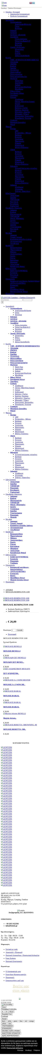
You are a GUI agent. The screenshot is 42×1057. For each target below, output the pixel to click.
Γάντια (12, 258)
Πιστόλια (18, 28)
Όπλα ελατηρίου (21, 39)
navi (9, 1023)
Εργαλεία (13, 273)
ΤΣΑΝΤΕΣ (14, 70)
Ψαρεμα (9, 127)
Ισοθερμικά (19, 106)
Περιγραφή (12, 634)
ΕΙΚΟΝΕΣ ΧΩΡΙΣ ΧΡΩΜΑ (11, 1031)
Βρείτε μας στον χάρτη (21, 988)
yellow (4, 1023)
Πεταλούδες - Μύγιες (23, 133)
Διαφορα (13, 235)
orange (31, 1021)
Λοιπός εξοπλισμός (17, 47)
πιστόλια (13, 33)
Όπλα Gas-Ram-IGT (22, 41)
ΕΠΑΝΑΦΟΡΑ (6, 1028)
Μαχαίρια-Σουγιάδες (17, 122)
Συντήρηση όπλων (17, 93)
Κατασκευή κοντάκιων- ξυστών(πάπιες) (25, 281)
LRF (16, 131)
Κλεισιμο (20, 1050)
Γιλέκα (17, 104)
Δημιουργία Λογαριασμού (20, 14)
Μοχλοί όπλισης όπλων (19, 291)
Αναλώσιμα (14, 195)
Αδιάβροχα (19, 99)
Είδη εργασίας (11, 269)
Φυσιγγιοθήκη (15, 72)
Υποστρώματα (15, 227)
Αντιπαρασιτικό (16, 241)
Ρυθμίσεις (37, 1050)
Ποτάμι (13, 129)
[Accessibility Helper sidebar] (7, 1004)
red (26, 1021)
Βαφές (12, 287)
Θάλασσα (13, 166)
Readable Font (7, 1014)
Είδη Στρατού (11, 193)
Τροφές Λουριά (16, 237)
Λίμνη (12, 150)
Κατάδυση (9, 246)
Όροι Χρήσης (11, 958)
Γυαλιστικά (14, 206)
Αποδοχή (28, 1050)
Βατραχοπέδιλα (16, 248)
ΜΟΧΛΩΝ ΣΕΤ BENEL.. (13, 662)
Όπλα (17, 26)
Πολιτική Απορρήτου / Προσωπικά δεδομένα (22, 955)
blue (21, 1021)
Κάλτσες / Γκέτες (21, 108)
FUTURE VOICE (6, 1002)
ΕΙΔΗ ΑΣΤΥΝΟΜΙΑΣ (18, 271)
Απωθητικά (14, 243)
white (9, 1021)
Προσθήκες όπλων (17, 289)
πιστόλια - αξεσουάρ (17, 35)
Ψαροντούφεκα (15, 250)
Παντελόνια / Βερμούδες (24, 116)
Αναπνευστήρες (16, 254)
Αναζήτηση (27, 300)
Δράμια (17, 85)
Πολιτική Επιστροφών (14, 961)
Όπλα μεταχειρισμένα (18, 76)
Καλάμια (18, 135)
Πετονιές (18, 137)
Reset (11, 1012)
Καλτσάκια (14, 260)
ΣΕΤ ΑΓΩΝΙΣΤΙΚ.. (11, 673)
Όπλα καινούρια (16, 74)
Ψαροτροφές (19, 141)
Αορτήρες (14, 95)
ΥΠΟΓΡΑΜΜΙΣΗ (7, 1026)
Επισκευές (14, 285)
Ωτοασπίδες (19, 49)
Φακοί (12, 124)
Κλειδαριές (14, 204)
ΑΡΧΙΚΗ (9, 590)
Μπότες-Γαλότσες (21, 147)
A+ (7, 1012)
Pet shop (9, 233)
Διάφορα (13, 185)
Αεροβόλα (14, 37)
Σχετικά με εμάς (12, 949)
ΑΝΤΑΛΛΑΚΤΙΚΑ (17, 283)
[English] (30, 3)
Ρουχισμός (14, 202)
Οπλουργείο (10, 279)
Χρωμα (4, 1019)
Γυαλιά (17, 54)
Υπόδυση (13, 120)
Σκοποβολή (10, 20)
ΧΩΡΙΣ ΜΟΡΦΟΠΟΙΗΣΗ (10, 1036)
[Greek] (33, 3)
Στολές (12, 256)
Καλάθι (19, 630)
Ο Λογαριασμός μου (13, 971)
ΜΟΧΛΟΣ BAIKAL (11, 696)
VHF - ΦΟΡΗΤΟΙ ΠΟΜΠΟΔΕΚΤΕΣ (24, 60)
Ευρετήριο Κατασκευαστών (16, 974)
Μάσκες (13, 252)
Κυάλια (13, 66)
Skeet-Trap (19, 81)
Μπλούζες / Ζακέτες (22, 112)
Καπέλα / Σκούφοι (21, 110)
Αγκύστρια (19, 139)
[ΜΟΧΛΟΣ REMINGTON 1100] (16, 598)
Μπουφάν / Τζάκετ (22, 114)
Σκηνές (12, 221)
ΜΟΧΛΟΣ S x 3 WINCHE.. (14, 685)
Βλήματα (18, 45)
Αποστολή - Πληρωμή (14, 952)
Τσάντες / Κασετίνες (22, 191)
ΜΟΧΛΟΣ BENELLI (11, 651)
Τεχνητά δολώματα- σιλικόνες (26, 168)
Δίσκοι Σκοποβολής (22, 56)
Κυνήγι (8, 58)
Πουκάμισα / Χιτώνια (23, 118)
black (3, 1021)
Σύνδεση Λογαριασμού (18, 16)
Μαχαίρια (13, 262)
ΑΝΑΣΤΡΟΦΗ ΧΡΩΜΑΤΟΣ (11, 1033)
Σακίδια (13, 68)
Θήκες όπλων (15, 91)
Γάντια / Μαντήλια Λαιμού (25, 102)
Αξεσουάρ (14, 62)
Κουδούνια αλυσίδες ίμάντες (21, 239)
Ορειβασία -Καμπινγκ (14, 208)
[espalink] (4, 3)
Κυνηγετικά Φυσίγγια (23, 87)
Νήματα (18, 143)
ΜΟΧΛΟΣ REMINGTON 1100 (18, 592)
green (15, 1021)
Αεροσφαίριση (15, 22)
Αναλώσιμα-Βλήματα (23, 24)
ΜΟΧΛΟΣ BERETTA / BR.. (14, 729)
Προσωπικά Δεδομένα (15, 1048)
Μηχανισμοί (19, 145)
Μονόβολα (19, 89)
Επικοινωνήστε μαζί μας (15, 981)
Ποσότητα (7, 630)
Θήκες (17, 51)
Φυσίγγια (13, 79)
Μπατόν (13, 231)
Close (4, 1007)
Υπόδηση (13, 277)
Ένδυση (13, 97)
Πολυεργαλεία (15, 214)
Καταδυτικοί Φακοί (17, 266)
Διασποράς (19, 83)
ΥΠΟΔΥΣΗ (14, 200)
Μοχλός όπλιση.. (9, 718)
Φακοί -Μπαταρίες (17, 218)
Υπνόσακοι (14, 223)
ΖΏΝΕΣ (13, 64)
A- (2, 1012)
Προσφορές (10, 294)
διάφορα (13, 31)
